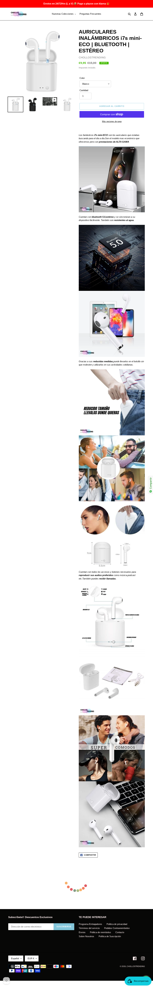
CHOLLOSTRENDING (136, 966)
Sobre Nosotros (86, 936)
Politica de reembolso (100, 932)
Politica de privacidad (117, 924)
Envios (82, 932)
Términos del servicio (89, 928)
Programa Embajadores (90, 924)
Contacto (119, 932)
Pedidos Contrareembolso (117, 928)
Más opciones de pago (112, 121)
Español (15, 958)
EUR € (31, 958)
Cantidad (83, 90)
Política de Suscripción (110, 936)
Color (82, 78)
